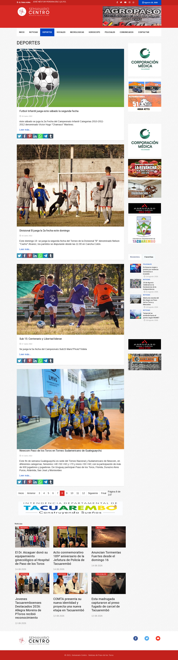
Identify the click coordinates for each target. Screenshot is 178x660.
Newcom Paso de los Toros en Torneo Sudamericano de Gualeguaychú (60, 431)
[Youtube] (125, 2)
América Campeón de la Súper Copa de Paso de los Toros (70, 583)
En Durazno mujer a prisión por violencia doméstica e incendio (30, 536)
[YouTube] (158, 618)
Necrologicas (77, 32)
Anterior (31, 473)
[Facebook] (136, 618)
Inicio (21, 32)
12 (83, 473)
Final (103, 473)
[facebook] (117, 2)
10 (72, 473)
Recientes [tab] (135, 257)
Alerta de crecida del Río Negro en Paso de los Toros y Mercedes (106, 536)
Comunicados (126, 32)
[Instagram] (129, 2)
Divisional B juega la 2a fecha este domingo (44, 231)
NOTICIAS (33, 32)
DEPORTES (47, 32)
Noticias (62, 508)
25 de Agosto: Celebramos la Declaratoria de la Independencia (59, 2)
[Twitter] (147, 618)
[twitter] (121, 2)
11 (77, 473)
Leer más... (25, 129)
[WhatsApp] (133, 2)
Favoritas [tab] (149, 257)
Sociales (61, 32)
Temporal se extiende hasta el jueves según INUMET (30, 583)
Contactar (143, 32)
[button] (19, 399)
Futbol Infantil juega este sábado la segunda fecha (48, 111)
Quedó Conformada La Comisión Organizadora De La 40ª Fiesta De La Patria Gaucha (108, 584)
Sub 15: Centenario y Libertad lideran (40, 339)
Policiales (110, 32)
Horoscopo (94, 32)
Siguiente (93, 473)
